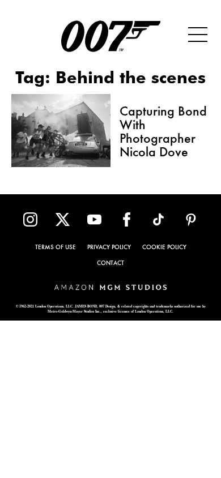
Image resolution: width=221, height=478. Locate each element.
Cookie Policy (164, 248)
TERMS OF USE (55, 248)
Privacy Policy (109, 248)
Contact (110, 264)
